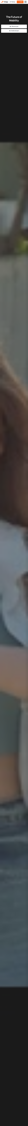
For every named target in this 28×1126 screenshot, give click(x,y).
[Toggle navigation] (25, 2)
